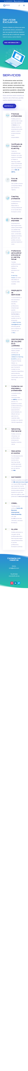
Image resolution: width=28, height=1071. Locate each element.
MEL (14, 332)
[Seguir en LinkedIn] (15, 583)
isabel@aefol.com (16, 324)
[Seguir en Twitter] (19, 583)
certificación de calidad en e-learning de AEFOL (17, 357)
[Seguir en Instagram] (11, 583)
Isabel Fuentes (16, 322)
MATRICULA (8, 106)
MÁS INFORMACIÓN (11, 42)
